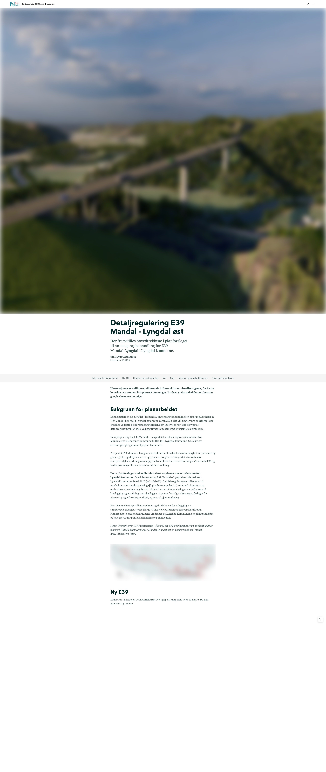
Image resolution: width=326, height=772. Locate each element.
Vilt (164, 378)
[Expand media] (163, 562)
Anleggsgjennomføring (223, 378)
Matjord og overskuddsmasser (193, 378)
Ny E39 (125, 378)
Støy (172, 378)
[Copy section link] (108, 410)
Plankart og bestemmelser (146, 378)
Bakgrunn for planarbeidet (105, 378)
